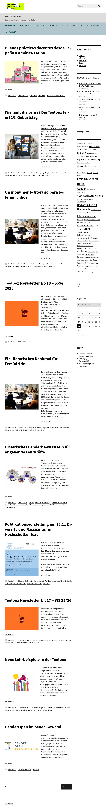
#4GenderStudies (82, 143)
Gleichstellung (81, 202)
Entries (83, 359)
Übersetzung (51, 266)
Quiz (95, 248)
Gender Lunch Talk (81, 192)
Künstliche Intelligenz (85, 225)
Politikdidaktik (89, 243)
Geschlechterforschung (18, 505)
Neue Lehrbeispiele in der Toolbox (36, 659)
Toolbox (52, 175)
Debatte (53, 25)
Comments (84, 361)
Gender (7, 175)
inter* (93, 213)
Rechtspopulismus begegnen (51, 684)
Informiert (24, 25)
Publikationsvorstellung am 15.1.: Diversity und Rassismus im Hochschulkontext (38, 529)
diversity (50, 173)
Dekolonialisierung (91, 156)
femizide (79, 175)
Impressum (10, 31)
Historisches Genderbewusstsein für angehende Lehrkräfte (37, 449)
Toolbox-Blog (13, 16)
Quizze (64, 25)
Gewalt (91, 199)
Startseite (10, 25)
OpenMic (79, 243)
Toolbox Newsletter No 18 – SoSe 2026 (34, 285)
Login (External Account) (87, 356)
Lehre (40, 175)
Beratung (92, 149)
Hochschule (27, 175)
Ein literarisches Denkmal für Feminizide (31, 361)
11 (20, 786)
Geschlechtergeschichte (34, 505)
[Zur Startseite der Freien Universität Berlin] (18, 6)
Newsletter (77, 25)
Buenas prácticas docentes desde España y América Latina (38, 50)
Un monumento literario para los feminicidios (34, 194)
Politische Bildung (81, 245)
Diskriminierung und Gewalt (83, 163)
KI (82, 219)
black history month (92, 153)
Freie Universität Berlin (61, 173)
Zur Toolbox (93, 25)
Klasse (86, 219)
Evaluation (97, 170)
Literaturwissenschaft (39, 266)
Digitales (44, 173)
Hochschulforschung (19, 584)
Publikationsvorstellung (34, 584)
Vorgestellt (39, 25)
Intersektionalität (33, 710)
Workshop (81, 271)
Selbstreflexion (89, 254)
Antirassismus (94, 146)
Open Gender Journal (94, 241)
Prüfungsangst (89, 245)
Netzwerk (45, 175)
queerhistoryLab (47, 477)
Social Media (92, 260)
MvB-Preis (31, 430)
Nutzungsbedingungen (86, 364)
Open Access (85, 241)
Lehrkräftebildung (10, 507)
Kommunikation (94, 219)
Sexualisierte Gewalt (82, 260)
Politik (84, 243)
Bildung (38, 173)
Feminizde (54, 428)
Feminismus (81, 172)
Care (78, 156)
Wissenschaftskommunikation (88, 269)
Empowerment (89, 170)
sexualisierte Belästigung (92, 257)
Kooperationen (83, 222)
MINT (90, 238)
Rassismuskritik (91, 251)
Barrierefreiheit (82, 149)
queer (91, 248)
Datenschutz (83, 366)
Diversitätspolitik (81, 170)
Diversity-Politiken (45, 581)
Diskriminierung (93, 159)
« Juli (82, 335)
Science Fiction (40, 430)
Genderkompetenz (91, 189)
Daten (83, 156)
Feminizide (53, 264)
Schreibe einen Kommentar (56, 96)
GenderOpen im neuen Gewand (33, 727)
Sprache (80, 263)
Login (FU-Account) (85, 354)
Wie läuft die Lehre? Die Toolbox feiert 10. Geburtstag (37, 115)
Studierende (89, 263)
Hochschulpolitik (81, 213)
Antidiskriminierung (82, 146)
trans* (96, 266)
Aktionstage (90, 143)
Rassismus (46, 584)
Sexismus (80, 257)
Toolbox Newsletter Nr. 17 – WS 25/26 (38, 600)
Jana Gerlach (12, 96)
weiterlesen (9, 89)
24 (79, 326)
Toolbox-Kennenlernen (85, 266)
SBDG (97, 251)
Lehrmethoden (83, 235)
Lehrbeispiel (44, 710)
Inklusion (88, 213)
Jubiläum (34, 175)
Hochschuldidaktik (16, 175)
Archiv (79, 284)
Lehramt (58, 505)
